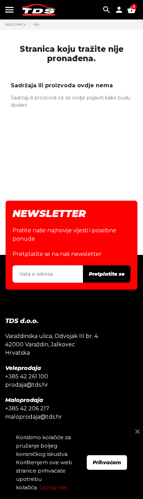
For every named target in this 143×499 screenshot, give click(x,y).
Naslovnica (15, 24)
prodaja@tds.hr (26, 384)
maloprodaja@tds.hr (33, 416)
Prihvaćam (107, 462)
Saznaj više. (53, 487)
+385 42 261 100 (26, 376)
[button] (106, 9)
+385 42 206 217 (27, 408)
